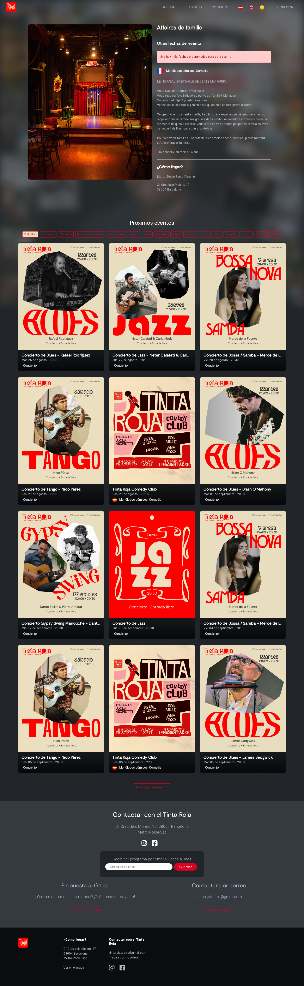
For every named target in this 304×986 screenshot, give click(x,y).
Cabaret (161, 234)
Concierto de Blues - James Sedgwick (238, 757)
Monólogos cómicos (90, 234)
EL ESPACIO (193, 7)
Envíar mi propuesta (85, 910)
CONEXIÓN (285, 7)
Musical (190, 234)
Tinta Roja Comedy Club (135, 489)
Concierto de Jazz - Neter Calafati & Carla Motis (152, 355)
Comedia (66, 234)
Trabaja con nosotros (124, 957)
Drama (261, 234)
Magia (176, 234)
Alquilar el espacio (219, 910)
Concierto (48, 234)
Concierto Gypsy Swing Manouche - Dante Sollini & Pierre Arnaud (61, 623)
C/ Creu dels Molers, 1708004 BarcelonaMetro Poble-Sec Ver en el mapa (79, 958)
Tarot (217, 234)
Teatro (135, 234)
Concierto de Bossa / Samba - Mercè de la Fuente (242, 355)
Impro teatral (117, 234)
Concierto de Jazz (129, 623)
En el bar (232, 234)
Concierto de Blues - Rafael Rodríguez (56, 355)
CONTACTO (220, 7)
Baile (148, 234)
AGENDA (168, 7)
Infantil (247, 234)
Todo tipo (30, 234)
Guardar (185, 867)
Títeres (275, 234)
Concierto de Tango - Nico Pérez (51, 489)
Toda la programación (152, 787)
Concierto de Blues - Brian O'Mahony (237, 489)
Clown (205, 234)
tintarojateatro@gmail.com (127, 953)
